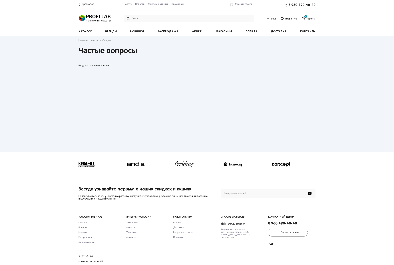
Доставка (279, 31)
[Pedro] (94, 22)
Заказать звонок (290, 232)
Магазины (224, 31)
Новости (140, 4)
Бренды (111, 31)
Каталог (85, 31)
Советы (128, 4)
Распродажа (168, 31)
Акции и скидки (86, 242)
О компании (177, 4)
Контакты (308, 31)
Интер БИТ (98, 261)
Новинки (137, 31)
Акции (197, 31)
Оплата (251, 31)
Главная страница (88, 40)
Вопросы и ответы (158, 4)
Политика (178, 237)
